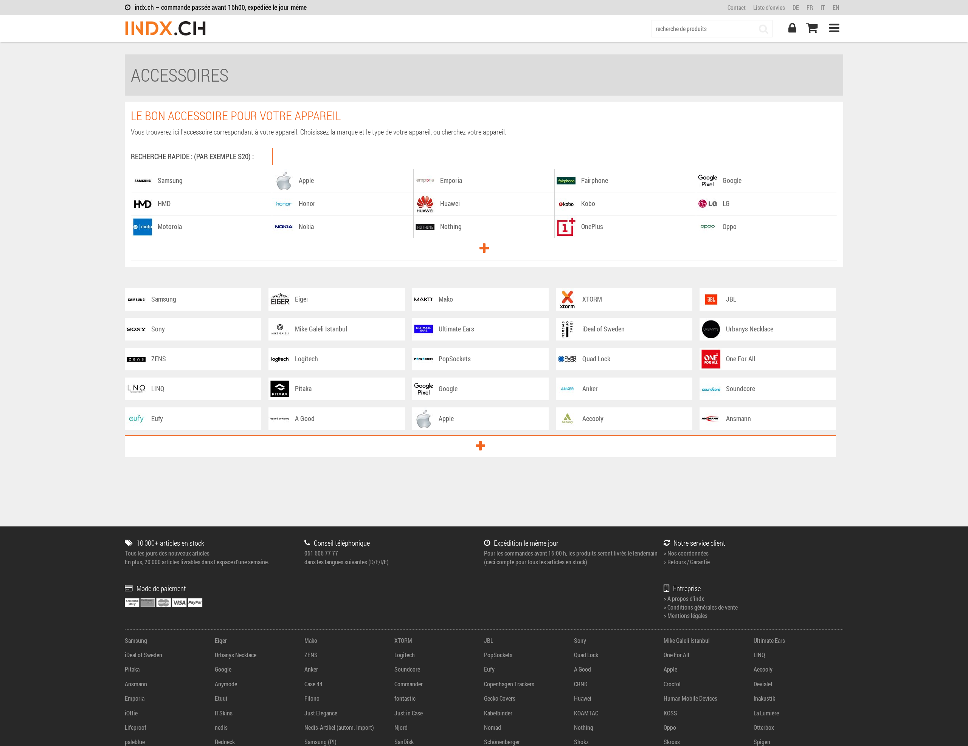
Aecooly (763, 669)
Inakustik (764, 698)
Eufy (489, 669)
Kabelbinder (498, 713)
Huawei (582, 698)
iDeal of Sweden (143, 655)
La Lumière (766, 713)
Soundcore (407, 669)
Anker (311, 669)
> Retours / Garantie (687, 562)
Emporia (134, 698)
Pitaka (132, 669)
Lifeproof (135, 727)
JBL (488, 640)
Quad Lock (586, 655)
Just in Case (408, 713)
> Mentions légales (685, 615)
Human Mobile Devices (690, 698)
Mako (310, 640)
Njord (401, 727)
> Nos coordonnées (686, 553)
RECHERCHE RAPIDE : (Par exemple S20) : (192, 156)
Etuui (221, 698)
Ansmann (136, 684)
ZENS (311, 655)
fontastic (405, 698)
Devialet (763, 684)
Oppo (670, 727)
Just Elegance (320, 713)
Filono (312, 698)
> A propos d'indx (684, 598)
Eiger (221, 640)
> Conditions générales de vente (701, 607)
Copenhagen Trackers (509, 684)
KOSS (670, 713)
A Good (582, 669)
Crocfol (672, 684)
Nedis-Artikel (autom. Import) (339, 727)
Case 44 (313, 684)
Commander (408, 684)
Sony (580, 640)
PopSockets (498, 655)
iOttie (131, 713)
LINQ (759, 655)
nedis (221, 727)
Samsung (136, 640)
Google (223, 669)
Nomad (492, 727)
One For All (676, 655)
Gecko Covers (499, 698)
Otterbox (764, 727)
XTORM (403, 640)
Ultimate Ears (769, 640)
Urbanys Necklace (235, 655)
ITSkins (224, 713)
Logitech (404, 655)
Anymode (226, 684)
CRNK (581, 684)
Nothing (583, 727)
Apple (670, 669)
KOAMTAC (586, 713)
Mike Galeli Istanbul (687, 640)
